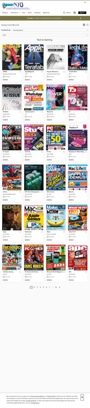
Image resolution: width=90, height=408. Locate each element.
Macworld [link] (50, 112)
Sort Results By (5, 30)
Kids (23, 13)
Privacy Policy (51, 396)
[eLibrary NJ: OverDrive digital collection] (16, 6)
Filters (4, 35)
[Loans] (74, 13)
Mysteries (46, 13)
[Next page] (59, 287)
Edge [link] (4, 232)
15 (56, 287)
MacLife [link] (71, 192)
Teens (30, 13)
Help (85, 2)
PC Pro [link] (49, 152)
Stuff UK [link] (27, 152)
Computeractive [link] (29, 112)
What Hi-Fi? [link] (72, 232)
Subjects (5, 13)
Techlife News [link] (73, 72)
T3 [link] (69, 112)
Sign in (82, 13)
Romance (37, 13)
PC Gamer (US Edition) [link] (31, 272)
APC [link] (70, 272)
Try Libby (30, 18)
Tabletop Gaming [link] (8, 272)
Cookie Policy (35, 403)
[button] (66, 13)
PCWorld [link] (5, 112)
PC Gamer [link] (6, 152)
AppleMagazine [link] (29, 72)
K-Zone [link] (5, 192)
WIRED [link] (5, 72)
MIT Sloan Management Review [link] (33, 192)
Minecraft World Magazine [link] (55, 272)
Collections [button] (14, 13)
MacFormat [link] (28, 232)
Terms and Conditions (37, 396)
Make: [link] (49, 232)
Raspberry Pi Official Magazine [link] (77, 152)
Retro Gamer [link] (50, 192)
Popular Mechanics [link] (52, 72)
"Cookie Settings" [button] (31, 401)
